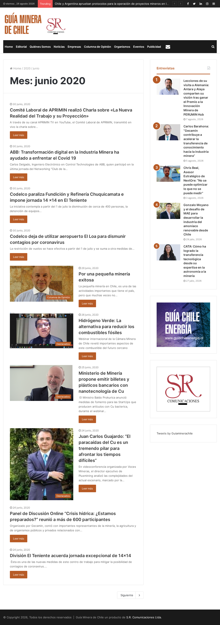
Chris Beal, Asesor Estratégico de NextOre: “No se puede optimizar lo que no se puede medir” (195, 180)
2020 (27, 68)
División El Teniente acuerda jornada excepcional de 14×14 (70, 555)
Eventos (138, 46)
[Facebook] (188, 4)
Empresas (74, 46)
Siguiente (127, 595)
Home (9, 46)
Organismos (122, 46)
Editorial (21, 46)
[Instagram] (207, 4)
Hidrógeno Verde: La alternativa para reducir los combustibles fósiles (106, 326)
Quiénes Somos (40, 46)
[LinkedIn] (200, 4)
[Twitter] (194, 4)
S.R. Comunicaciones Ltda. (144, 617)
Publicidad (154, 46)
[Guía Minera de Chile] (34, 24)
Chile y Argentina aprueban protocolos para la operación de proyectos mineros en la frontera (117, 3)
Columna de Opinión (97, 46)
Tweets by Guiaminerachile (175, 433)
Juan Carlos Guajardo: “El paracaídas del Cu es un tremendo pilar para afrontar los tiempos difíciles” (104, 448)
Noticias (59, 46)
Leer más (18, 135)
